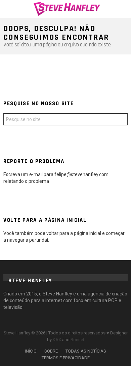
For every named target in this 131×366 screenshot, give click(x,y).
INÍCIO (31, 351)
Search (121, 120)
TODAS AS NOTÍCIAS (86, 351)
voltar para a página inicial (74, 233)
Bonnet (77, 339)
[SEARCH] (124, 8)
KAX (57, 339)
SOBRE (51, 351)
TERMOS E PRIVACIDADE (66, 357)
